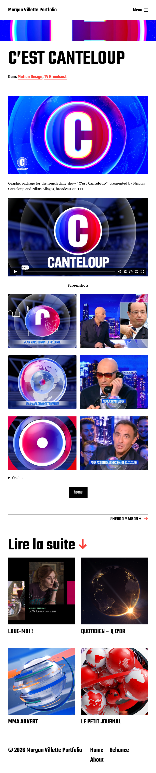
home (78, 492)
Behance (119, 750)
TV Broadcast (55, 77)
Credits (17, 477)
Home (96, 750)
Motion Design (30, 77)
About (96, 760)
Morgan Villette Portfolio (32, 10)
